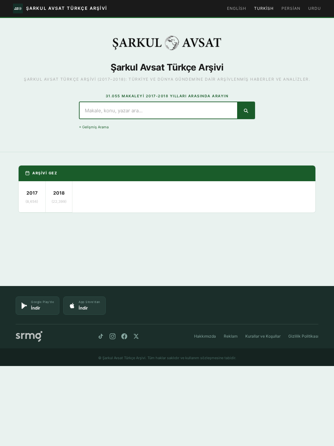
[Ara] (245, 110)
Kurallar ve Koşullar (263, 336)
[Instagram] (112, 336)
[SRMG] (29, 336)
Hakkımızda (205, 336)
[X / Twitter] (136, 336)
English (236, 8)
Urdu (314, 8)
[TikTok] (101, 336)
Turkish (264, 8)
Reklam (230, 336)
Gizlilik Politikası (303, 336)
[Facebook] (124, 336)
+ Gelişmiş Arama (94, 127)
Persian (290, 8)
